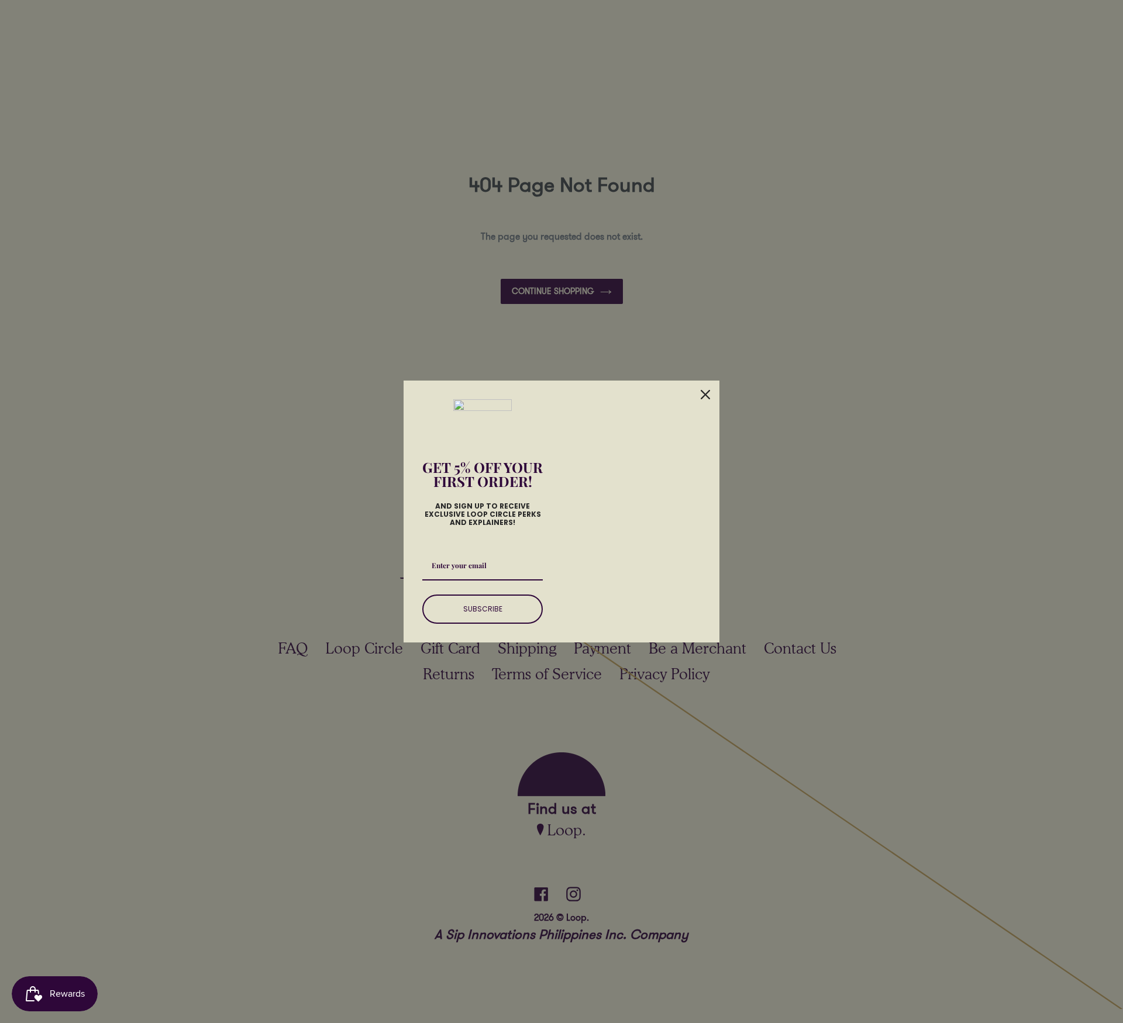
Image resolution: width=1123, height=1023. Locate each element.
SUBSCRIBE (482, 609)
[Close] (705, 395)
